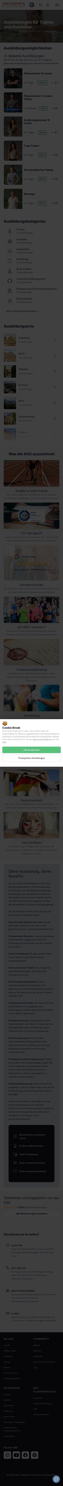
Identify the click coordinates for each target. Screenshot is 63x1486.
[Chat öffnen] (56, 1479)
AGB (4, 742)
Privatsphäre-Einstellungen (31, 758)
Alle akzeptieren (31, 749)
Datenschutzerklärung (42, 739)
